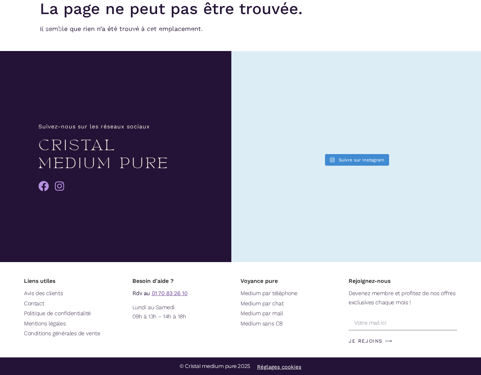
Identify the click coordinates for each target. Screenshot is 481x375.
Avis (118, 31)
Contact (34, 303)
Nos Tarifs (206, 31)
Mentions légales (44, 323)
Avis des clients (43, 293)
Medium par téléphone (269, 293)
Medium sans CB (262, 323)
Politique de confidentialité (57, 313)
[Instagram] (59, 186)
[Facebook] (43, 186)
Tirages (289, 31)
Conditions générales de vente (62, 333)
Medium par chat (262, 303)
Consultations (152, 31)
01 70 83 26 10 (170, 293)
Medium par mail (262, 313)
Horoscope (254, 31)
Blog (323, 31)
